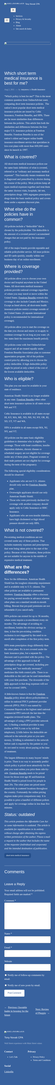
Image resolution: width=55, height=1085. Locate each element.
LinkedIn (8, 1071)
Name (8, 933)
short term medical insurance (17, 855)
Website (8, 961)
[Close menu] (13, 10)
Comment (10, 900)
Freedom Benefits (27, 297)
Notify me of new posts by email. (24, 985)
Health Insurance (38, 89)
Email (8, 947)
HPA (6, 683)
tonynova (25, 89)
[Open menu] (6, 20)
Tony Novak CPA (32, 4)
